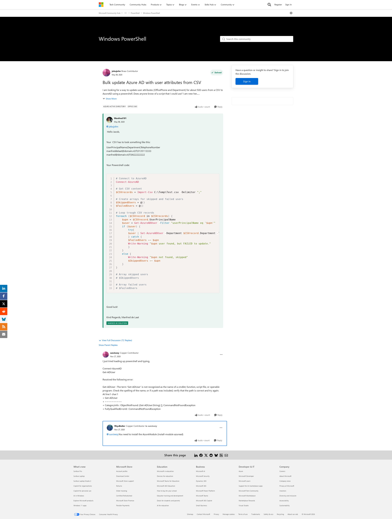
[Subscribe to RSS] (221, 455)
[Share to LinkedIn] (196, 455)
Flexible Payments (123, 505)
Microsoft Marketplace (247, 496)
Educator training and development (170, 496)
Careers (282, 471)
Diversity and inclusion (287, 496)
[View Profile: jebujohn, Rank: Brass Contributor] (106, 72)
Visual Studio (244, 505)
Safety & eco (268, 514)
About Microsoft (285, 476)
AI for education (163, 505)
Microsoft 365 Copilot (204, 500)
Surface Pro (78, 471)
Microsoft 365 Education (166, 486)
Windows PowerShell (151, 13)
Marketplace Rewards (247, 500)
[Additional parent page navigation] (125, 13)
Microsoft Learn (244, 481)
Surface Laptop (79, 476)
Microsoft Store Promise (125, 500)
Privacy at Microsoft (286, 486)
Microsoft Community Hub (109, 13)
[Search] (269, 4)
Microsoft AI (200, 471)
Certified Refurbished (124, 496)
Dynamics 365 (201, 481)
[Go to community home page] (101, 4)
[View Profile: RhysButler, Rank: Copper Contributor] (110, 428)
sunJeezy (114, 352)
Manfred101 (120, 118)
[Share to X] (206, 455)
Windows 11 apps (80, 505)
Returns (119, 486)
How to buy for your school (167, 491)
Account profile (121, 471)
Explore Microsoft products (83, 500)
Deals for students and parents (168, 500)
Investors (282, 491)
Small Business (201, 505)
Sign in (247, 81)
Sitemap (190, 514)
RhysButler (119, 425)
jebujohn (116, 71)
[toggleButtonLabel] (291, 13)
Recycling (280, 514)
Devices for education (165, 476)
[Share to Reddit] (211, 455)
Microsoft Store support (125, 481)
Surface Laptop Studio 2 (82, 481)
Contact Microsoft (203, 514)
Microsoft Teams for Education (168, 481)
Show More (111, 98)
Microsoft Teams (202, 496)
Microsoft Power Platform (205, 491)
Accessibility (284, 500)
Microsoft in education (165, 471)
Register (278, 4)
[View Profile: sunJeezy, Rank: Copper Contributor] (106, 355)
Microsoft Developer (246, 476)
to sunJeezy (151, 425)
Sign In (288, 4)
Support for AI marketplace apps (251, 486)
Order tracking (121, 491)
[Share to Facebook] (201, 455)
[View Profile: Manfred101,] (109, 120)
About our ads (293, 514)
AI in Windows (79, 496)
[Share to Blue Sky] (216, 455)
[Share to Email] (226, 455)
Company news (285, 481)
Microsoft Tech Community (248, 491)
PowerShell (135, 13)
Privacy (216, 514)
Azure (241, 471)
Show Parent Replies (108, 345)
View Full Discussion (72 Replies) (117, 340)
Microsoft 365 (201, 486)
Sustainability (284, 505)
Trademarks (255, 514)
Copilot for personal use (82, 491)
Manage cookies (229, 514)
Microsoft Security (202, 476)
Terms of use (243, 514)
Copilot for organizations (83, 486)
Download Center (122, 476)
